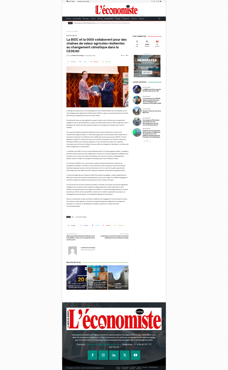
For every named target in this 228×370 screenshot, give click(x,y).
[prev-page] (67, 292)
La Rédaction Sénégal (77, 55)
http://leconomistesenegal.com (88, 249)
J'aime (137, 40)
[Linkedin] (114, 355)
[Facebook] (152, 1)
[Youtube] (160, 1)
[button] (159, 19)
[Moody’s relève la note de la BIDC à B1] (118, 277)
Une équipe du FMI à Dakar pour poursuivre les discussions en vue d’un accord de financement (151, 122)
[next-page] (70, 292)
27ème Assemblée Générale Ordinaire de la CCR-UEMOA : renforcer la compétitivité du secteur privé (80, 238)
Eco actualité (74, 31)
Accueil (68, 31)
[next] (159, 23)
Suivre (147, 40)
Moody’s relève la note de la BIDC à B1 (118, 286)
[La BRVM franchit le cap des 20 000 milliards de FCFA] (76, 277)
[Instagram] (154, 1)
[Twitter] (156, 1)
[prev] (156, 23)
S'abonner (157, 40)
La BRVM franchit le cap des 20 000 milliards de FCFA (76, 286)
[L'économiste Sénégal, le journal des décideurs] (116, 10)
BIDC (73, 217)
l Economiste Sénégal (81, 217)
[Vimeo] (158, 1)
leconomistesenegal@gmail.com (103, 344)
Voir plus (146, 141)
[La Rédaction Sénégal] (67, 55)
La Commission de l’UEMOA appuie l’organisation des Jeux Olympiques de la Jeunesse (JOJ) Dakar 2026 (97, 285)
